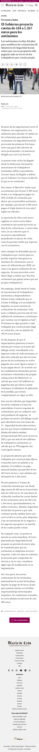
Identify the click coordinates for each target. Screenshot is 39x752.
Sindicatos (20, 611)
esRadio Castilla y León (19, 729)
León (14, 11)
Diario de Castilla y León (19, 716)
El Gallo (19, 706)
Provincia (22, 11)
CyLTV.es (19, 727)
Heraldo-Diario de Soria (19, 724)
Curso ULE (28, 1)
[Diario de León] (19, 5)
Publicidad (19, 653)
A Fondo (19, 698)
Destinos (19, 701)
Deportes (19, 685)
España (4, 16)
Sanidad (19, 693)
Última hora (6, 11)
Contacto (19, 663)
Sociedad (31, 11)
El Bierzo (19, 680)
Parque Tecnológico (18, 1)
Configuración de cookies (15, 749)
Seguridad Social (10, 611)
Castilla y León (19, 688)
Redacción (4, 104)
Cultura (19, 691)
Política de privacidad (17, 746)
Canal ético (27, 749)
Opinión (19, 703)
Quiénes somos (19, 650)
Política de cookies (30, 746)
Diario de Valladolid (19, 719)
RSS (19, 666)
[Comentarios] (25, 64)
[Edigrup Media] (19, 738)
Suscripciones (19, 655)
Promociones (19, 658)
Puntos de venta (19, 661)
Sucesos (19, 696)
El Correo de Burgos (19, 722)
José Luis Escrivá (31, 611)
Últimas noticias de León (19, 709)
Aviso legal (6, 746)
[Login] (36, 5)
